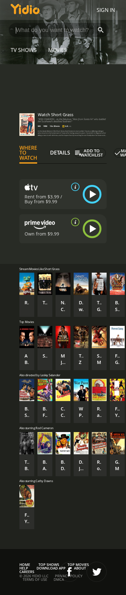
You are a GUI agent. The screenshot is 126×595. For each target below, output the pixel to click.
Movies (57, 50)
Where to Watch (28, 153)
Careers (26, 571)
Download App (51, 568)
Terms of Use (35, 579)
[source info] (73, 187)
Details (60, 152)
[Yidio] (25, 10)
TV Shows (24, 50)
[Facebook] (69, 572)
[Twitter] (97, 572)
